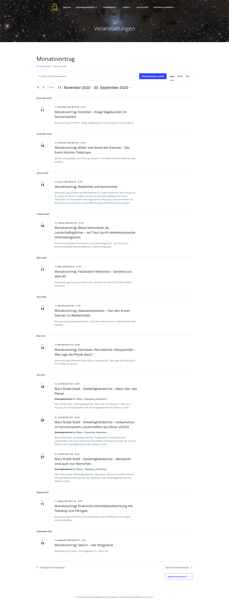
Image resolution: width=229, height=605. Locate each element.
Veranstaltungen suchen (153, 76)
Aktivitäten (142, 7)
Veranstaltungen (44, 66)
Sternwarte (109, 7)
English (67, 7)
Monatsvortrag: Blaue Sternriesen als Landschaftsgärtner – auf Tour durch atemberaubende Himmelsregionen (95, 232)
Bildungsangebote (85, 7)
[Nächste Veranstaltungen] (43, 87)
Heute (51, 87)
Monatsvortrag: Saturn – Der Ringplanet (84, 545)
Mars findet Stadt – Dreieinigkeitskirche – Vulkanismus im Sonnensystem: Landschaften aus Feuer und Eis (94, 424)
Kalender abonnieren (177, 576)
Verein (126, 7)
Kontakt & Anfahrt (163, 7)
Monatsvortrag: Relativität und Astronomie (86, 186)
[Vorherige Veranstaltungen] (38, 87)
